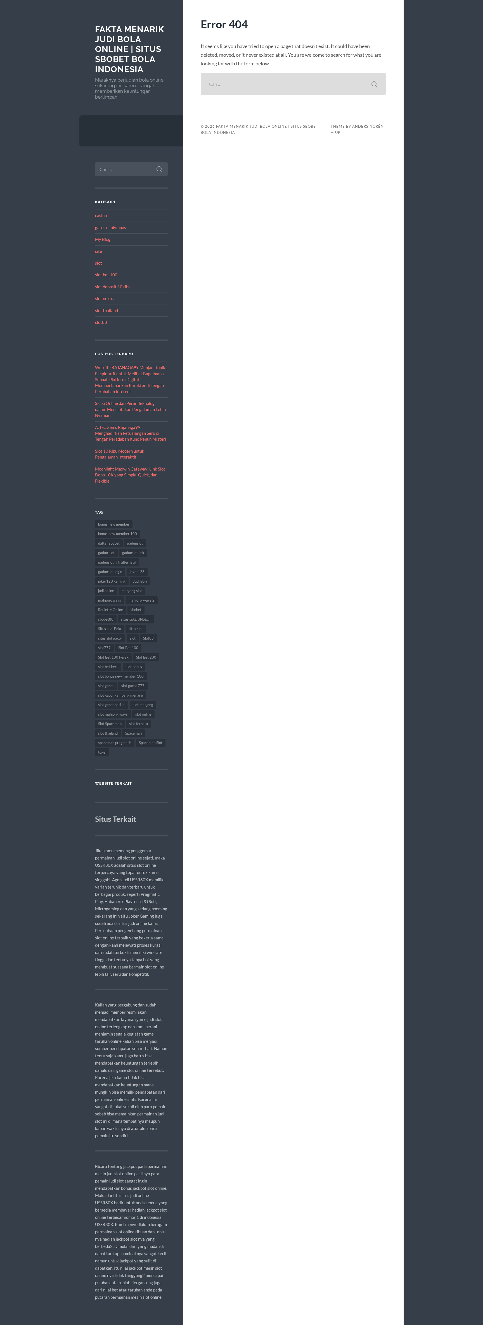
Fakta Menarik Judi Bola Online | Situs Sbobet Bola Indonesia (129, 49)
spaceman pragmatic (114, 742)
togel (102, 752)
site (98, 251)
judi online (106, 590)
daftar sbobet (109, 543)
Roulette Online (110, 609)
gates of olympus (110, 227)
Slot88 (148, 638)
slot (98, 262)
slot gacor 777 (133, 685)
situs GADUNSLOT (136, 619)
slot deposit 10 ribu (113, 286)
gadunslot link (133, 552)
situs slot (136, 628)
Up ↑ (340, 132)
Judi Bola (140, 581)
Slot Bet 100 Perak (113, 657)
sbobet (136, 609)
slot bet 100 (106, 274)
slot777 (104, 647)
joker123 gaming (112, 581)
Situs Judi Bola (109, 628)
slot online (143, 714)
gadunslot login (110, 571)
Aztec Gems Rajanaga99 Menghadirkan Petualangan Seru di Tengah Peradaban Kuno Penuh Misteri (130, 433)
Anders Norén (368, 126)
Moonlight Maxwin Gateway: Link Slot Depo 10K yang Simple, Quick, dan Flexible (130, 474)
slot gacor (106, 685)
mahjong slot (132, 590)
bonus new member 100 (117, 533)
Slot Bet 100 (128, 647)
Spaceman (133, 733)
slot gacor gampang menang (120, 695)
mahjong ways (109, 600)
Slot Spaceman (110, 723)
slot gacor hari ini (111, 704)
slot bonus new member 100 (121, 676)
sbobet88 (105, 619)
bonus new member (113, 524)
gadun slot (106, 552)
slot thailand (106, 310)
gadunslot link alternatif (117, 562)
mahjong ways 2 (142, 600)
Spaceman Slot (150, 742)
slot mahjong (143, 704)
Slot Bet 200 (146, 657)
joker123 (137, 571)
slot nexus (104, 298)
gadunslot (135, 543)
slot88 (101, 322)
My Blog (102, 239)
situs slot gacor (110, 638)
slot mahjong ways (113, 714)
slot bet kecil (108, 666)
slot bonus (134, 666)
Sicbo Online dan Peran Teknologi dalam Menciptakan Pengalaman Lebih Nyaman (130, 409)
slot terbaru (138, 723)
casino (101, 215)
